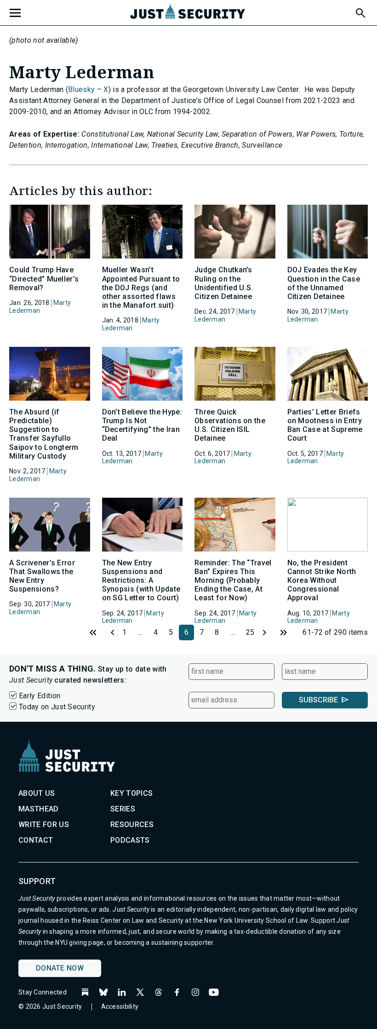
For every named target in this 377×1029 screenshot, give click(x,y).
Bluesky (81, 89)
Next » (268, 632)
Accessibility (120, 1006)
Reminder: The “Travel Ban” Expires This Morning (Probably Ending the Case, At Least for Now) (233, 580)
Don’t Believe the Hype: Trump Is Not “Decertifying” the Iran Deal (142, 425)
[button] (360, 11)
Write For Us (43, 824)
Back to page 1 (93, 632)
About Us (36, 793)
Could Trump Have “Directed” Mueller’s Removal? (44, 278)
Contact (35, 840)
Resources (132, 824)
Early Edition (39, 695)
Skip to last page (283, 632)
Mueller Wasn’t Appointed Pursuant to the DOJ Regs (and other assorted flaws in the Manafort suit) (141, 287)
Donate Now (60, 968)
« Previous (108, 632)
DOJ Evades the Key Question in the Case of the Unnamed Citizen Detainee (323, 283)
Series (122, 809)
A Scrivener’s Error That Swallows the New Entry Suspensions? (42, 576)
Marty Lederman (40, 306)
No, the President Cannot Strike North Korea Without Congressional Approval (321, 580)
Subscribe (318, 700)
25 (250, 632)
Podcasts (130, 840)
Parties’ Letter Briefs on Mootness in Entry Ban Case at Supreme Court (325, 425)
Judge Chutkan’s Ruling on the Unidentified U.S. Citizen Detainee (223, 283)
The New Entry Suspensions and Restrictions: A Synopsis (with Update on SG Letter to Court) (141, 580)
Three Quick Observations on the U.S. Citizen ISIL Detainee (229, 425)
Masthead (38, 809)
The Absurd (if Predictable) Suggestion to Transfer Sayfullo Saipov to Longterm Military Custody (44, 434)
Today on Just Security (57, 706)
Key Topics (131, 793)
